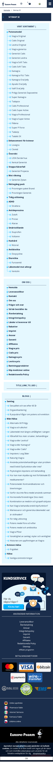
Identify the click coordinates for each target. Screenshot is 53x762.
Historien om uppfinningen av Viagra (27, 540)
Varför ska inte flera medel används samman (30, 492)
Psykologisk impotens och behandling (27, 471)
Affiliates (13, 344)
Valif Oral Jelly (18, 88)
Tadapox (16, 101)
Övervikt (13, 153)
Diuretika (13, 258)
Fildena (15, 123)
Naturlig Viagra (17, 458)
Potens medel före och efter (23, 523)
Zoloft (14, 214)
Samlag (10, 401)
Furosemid (16, 262)
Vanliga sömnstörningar (21, 558)
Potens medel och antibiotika (23, 527)
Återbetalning (16, 313)
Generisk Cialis (18, 53)
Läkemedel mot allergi (20, 267)
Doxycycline (17, 253)
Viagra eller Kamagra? (20, 444)
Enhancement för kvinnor (21, 140)
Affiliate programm (26, 650)
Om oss (12, 300)
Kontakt (13, 296)
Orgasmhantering (18, 410)
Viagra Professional (21, 114)
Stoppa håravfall (17, 166)
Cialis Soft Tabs (19, 66)
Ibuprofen (16, 232)
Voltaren (16, 236)
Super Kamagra (19, 97)
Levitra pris (14, 361)
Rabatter (13, 326)
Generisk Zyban (19, 179)
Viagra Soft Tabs (19, 62)
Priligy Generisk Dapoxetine (24, 92)
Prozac (15, 219)
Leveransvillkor (16, 291)
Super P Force (18, 127)
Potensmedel (15, 31)
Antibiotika (14, 249)
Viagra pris (14, 348)
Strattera (16, 206)
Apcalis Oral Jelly (19, 84)
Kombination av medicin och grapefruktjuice (30, 501)
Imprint (12, 331)
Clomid (15, 149)
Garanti (12, 339)
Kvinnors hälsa (14, 545)
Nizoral (15, 245)
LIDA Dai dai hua (19, 158)
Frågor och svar (16, 304)
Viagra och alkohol (18, 427)
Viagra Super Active (21, 119)
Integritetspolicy (17, 318)
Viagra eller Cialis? (18, 449)
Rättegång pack (17, 184)
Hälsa (9, 553)
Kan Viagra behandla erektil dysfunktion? (29, 505)
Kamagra (16, 71)
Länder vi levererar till (20, 322)
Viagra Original (19, 36)
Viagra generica (19, 49)
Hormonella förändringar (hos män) (26, 497)
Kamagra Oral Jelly (20, 79)
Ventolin (15, 271)
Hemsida (7, 10)
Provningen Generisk (21, 193)
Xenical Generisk (19, 162)
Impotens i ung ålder (19, 453)
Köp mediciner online (19, 370)
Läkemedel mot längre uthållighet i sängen (30, 431)
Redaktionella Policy (19, 374)
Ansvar (12, 335)
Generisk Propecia (20, 171)
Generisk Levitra (19, 58)
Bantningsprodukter (19, 365)
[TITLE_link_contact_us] (26, 591)
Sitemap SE (17, 10)
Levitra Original (19, 45)
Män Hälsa (12, 418)
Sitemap (26, 646)
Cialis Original (18, 40)
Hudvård (13, 240)
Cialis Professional (20, 105)
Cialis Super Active (20, 110)
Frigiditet (14, 549)
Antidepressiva (16, 210)
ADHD (11, 201)
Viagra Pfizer (16, 532)
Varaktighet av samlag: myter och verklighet (30, 536)
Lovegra (15, 145)
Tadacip (15, 132)
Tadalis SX (16, 136)
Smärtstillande (16, 227)
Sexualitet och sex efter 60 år (23, 405)
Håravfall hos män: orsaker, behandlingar (29, 436)
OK (26, 758)
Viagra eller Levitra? (19, 440)
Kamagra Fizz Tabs (20, 75)
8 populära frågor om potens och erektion (29, 414)
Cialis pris (13, 352)
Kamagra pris (15, 357)
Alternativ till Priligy (19, 423)
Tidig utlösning (16, 197)
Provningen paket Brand (23, 188)
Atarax (15, 223)
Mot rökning (15, 175)
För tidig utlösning (18, 518)
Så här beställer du (18, 309)
